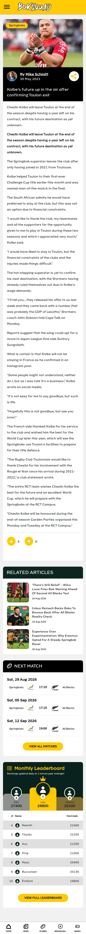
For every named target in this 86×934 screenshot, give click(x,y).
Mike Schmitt (37, 74)
